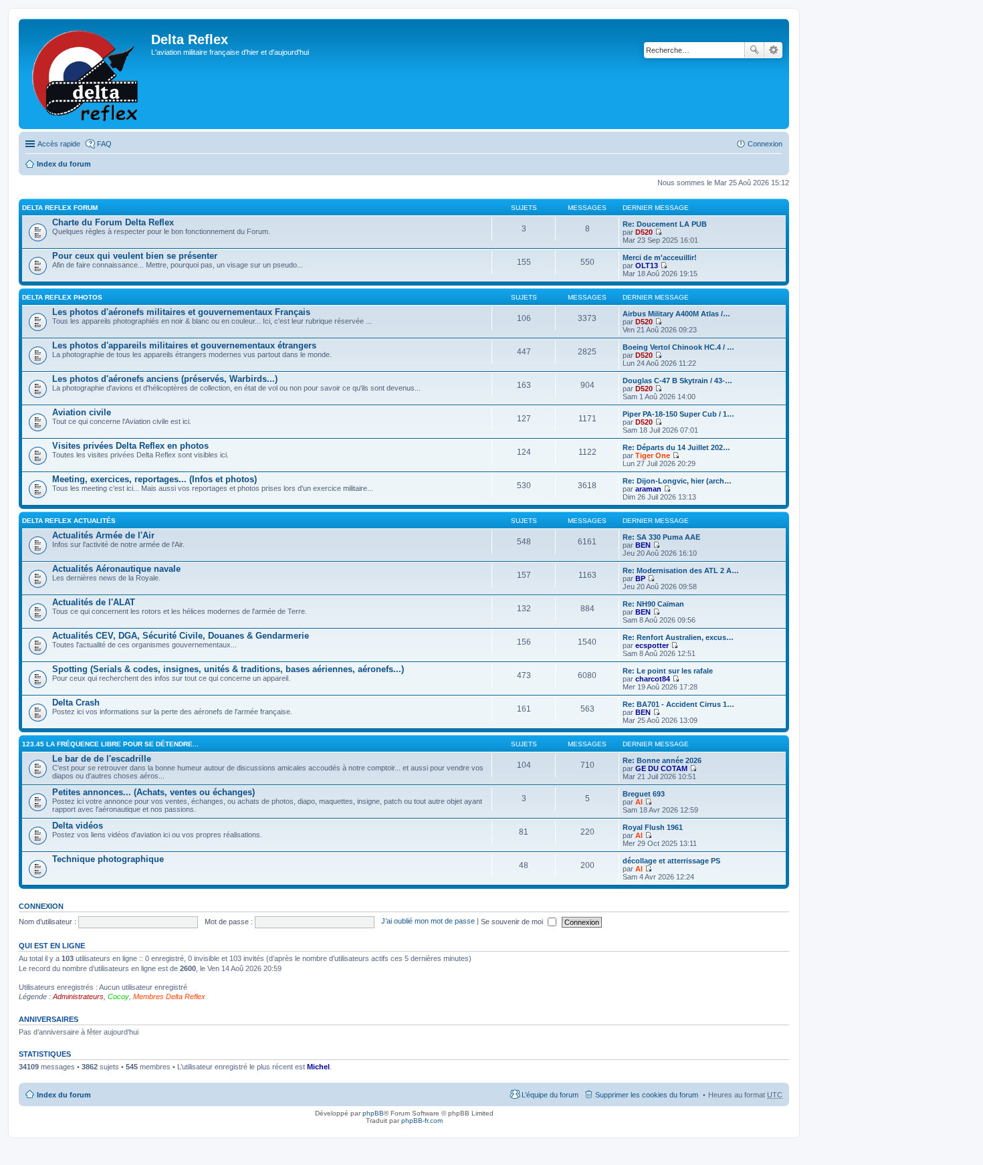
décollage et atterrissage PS (671, 861)
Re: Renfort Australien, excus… (678, 637)
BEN (643, 545)
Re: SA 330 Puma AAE (661, 537)
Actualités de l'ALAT (93, 602)
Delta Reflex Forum (60, 207)
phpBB (373, 1113)
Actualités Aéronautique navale (116, 569)
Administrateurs (78, 996)
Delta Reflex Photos (62, 297)
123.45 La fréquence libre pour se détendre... (110, 744)
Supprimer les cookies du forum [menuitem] (646, 1095)
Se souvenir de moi (513, 922)
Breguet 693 (644, 794)
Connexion (41, 906)
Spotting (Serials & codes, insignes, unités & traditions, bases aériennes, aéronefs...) (228, 669)
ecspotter (652, 645)
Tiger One (652, 455)
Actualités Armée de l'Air (103, 535)
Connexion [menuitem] (765, 144)
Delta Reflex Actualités (69, 520)
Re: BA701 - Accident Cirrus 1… (678, 704)
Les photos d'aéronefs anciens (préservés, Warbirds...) (165, 379)
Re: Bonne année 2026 (662, 760)
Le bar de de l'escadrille (101, 759)
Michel (318, 1067)
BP (640, 578)
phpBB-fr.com (422, 1120)
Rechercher (754, 50)
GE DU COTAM (661, 768)
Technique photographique (108, 859)
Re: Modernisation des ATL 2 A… (681, 570)
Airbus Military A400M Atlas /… (676, 314)
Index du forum (64, 164)
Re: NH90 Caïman (653, 604)
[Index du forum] (86, 74)
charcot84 (652, 679)
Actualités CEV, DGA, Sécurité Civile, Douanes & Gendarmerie (180, 636)
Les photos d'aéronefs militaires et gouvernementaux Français (181, 312)
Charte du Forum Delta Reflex (113, 222)
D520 (644, 232)
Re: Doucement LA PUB (665, 224)
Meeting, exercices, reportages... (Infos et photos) (154, 479)
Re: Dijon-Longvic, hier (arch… (677, 481)
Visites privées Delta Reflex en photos (130, 446)
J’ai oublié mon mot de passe (428, 922)
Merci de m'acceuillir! (660, 257)
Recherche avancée (773, 50)
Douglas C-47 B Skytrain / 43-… (677, 381)
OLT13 (646, 265)
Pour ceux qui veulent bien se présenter (134, 256)
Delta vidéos (77, 826)
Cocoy (118, 996)
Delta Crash (76, 703)
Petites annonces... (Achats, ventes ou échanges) (153, 792)
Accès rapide (58, 144)
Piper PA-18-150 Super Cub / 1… (678, 414)
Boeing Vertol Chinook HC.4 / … (678, 347)
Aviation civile (81, 412)
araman (648, 489)
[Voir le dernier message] (658, 232)
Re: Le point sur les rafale (668, 671)
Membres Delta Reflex (169, 996)
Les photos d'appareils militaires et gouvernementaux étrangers (184, 345)
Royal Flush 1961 (653, 827)
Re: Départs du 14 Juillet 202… (676, 447)
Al (639, 802)
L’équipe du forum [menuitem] (550, 1095)
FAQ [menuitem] (104, 144)
